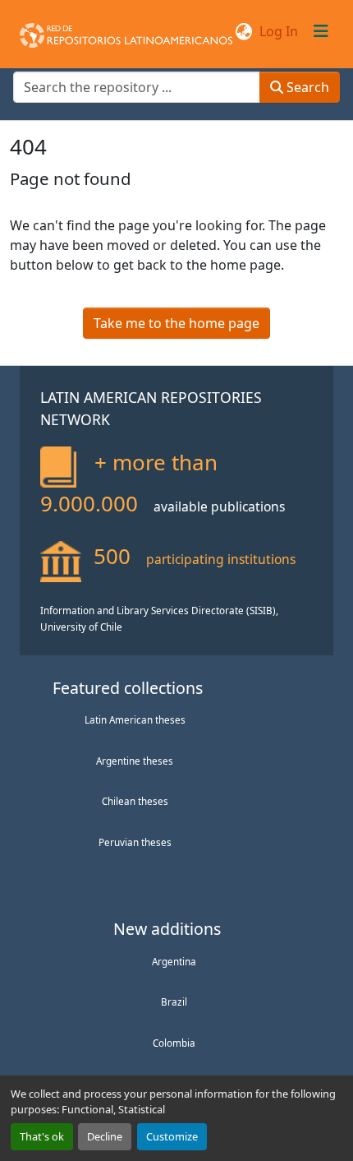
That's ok (42, 1136)
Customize (172, 1136)
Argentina (174, 961)
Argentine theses (134, 760)
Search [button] (306, 87)
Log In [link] (278, 31)
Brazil (174, 1001)
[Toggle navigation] (321, 31)
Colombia (174, 1042)
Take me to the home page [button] (176, 323)
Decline (104, 1136)
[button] (126, 31)
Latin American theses (135, 719)
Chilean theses (135, 800)
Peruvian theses (135, 842)
